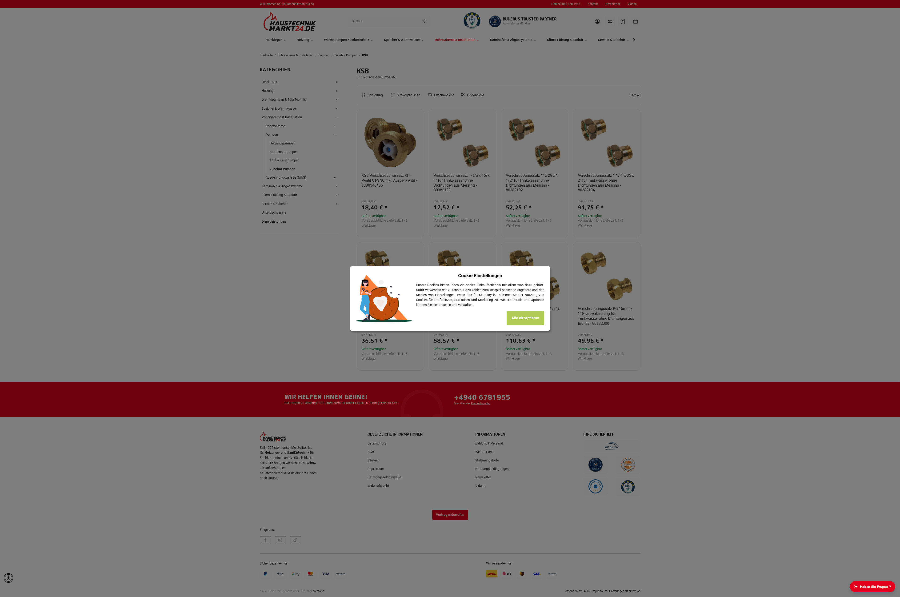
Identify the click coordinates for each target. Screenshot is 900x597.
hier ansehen (441, 305)
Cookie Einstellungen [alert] (480, 275)
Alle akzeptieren (525, 318)
